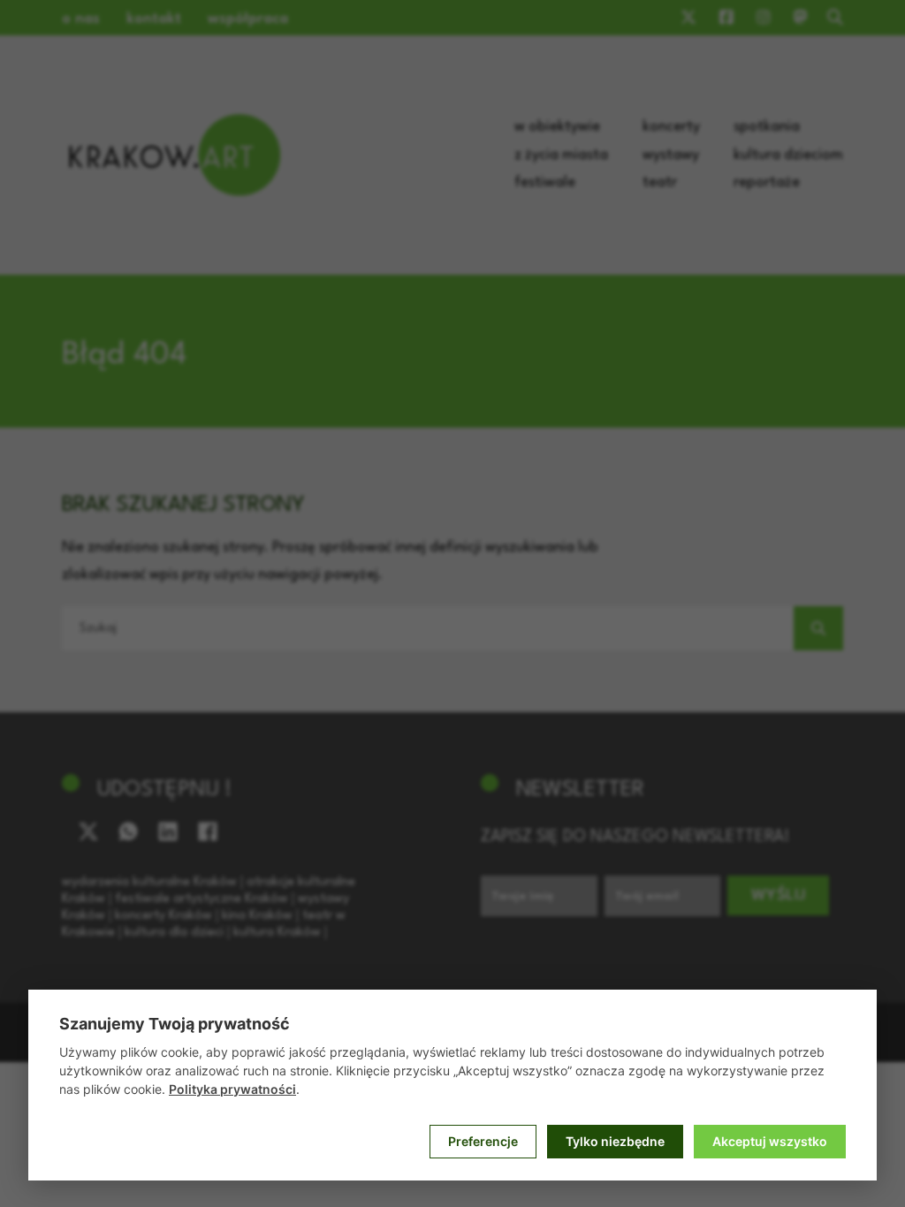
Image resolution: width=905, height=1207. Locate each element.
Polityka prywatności (232, 1089)
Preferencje (483, 1141)
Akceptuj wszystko (769, 1141)
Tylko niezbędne (615, 1141)
